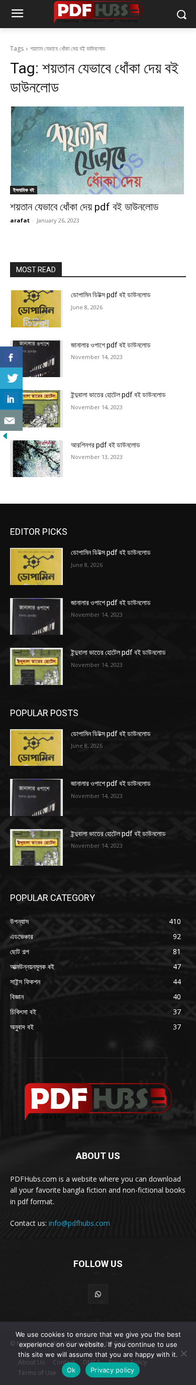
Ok (71, 1370)
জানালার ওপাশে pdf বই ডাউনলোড (111, 345)
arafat (20, 220)
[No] (183, 1353)
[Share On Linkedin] (11, 399)
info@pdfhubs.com (79, 1223)
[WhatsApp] (98, 1294)
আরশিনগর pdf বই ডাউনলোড (105, 445)
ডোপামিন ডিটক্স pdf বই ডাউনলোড (111, 295)
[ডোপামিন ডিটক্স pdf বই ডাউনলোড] (36, 308)
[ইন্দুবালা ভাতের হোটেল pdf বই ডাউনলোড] (36, 408)
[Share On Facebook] (11, 357)
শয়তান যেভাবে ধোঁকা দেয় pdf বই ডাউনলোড (84, 207)
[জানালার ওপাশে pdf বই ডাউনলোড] (36, 359)
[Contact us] (11, 420)
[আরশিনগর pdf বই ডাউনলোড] (36, 459)
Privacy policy (112, 1370)
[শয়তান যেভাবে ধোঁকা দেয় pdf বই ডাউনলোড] (98, 150)
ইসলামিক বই (23, 189)
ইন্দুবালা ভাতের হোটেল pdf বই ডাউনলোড (118, 395)
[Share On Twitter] (11, 378)
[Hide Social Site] (5, 438)
